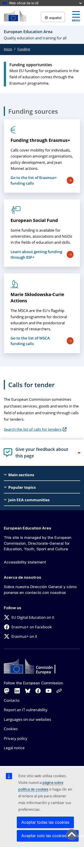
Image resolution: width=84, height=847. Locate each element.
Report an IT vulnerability (25, 709)
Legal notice (14, 747)
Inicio (8, 49)
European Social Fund (34, 220)
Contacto (11, 700)
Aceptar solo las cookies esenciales (50, 835)
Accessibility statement (25, 562)
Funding (23, 49)
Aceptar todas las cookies (45, 822)
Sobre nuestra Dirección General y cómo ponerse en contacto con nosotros (40, 590)
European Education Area (27, 528)
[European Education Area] (15, 15)
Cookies (11, 728)
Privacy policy (15, 738)
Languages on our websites (27, 719)
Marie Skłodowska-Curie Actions (37, 297)
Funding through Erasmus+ (40, 140)
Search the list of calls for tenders (33, 429)
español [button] (55, 18)
